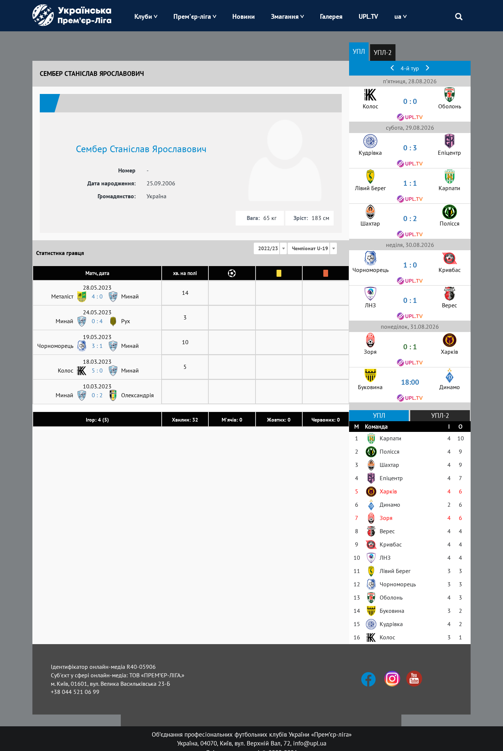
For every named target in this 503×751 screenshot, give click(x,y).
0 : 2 (97, 395)
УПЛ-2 (383, 52)
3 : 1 (97, 345)
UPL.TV (368, 16)
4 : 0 (97, 296)
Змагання (285, 16)
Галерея (331, 16)
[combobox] (270, 248)
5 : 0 (97, 370)
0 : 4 (97, 321)
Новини (243, 16)
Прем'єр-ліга (192, 16)
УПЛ (359, 51)
